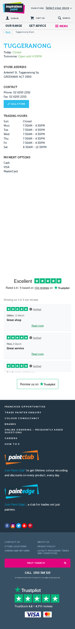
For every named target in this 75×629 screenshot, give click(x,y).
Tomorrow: (11, 56)
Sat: (6, 147)
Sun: (6, 121)
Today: (8, 52)
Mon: (7, 125)
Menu (63, 26)
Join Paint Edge (15, 504)
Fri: (5, 143)
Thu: (6, 138)
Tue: (6, 130)
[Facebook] (7, 525)
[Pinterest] (30, 525)
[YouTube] (24, 525)
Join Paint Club (15, 470)
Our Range (13, 26)
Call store (18, 104)
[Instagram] (12, 525)
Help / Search (36, 563)
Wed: (7, 134)
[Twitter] (18, 525)
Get (37, 26)
